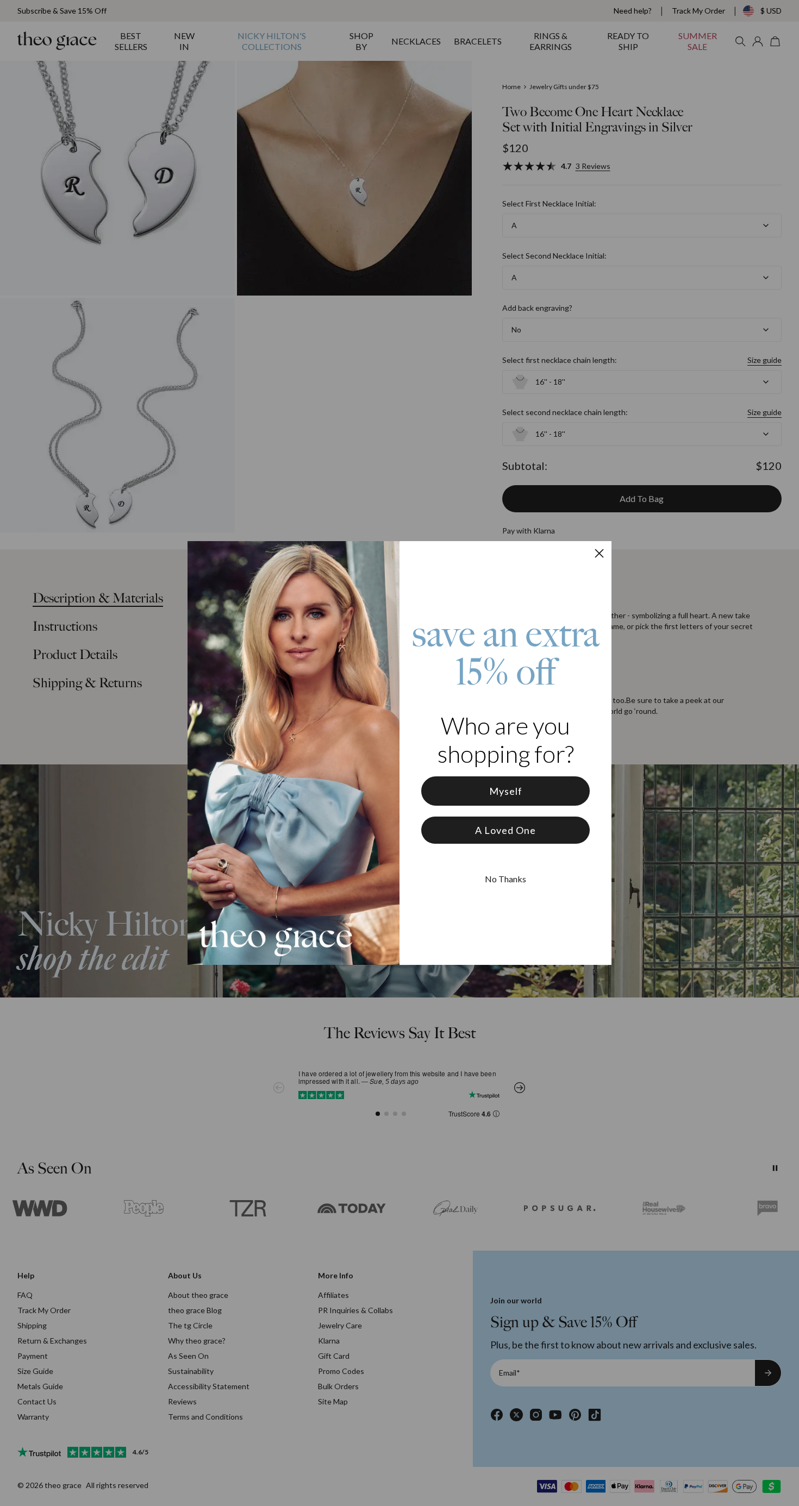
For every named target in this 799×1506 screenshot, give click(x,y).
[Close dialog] (599, 553)
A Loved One (505, 830)
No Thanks (505, 879)
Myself (505, 791)
